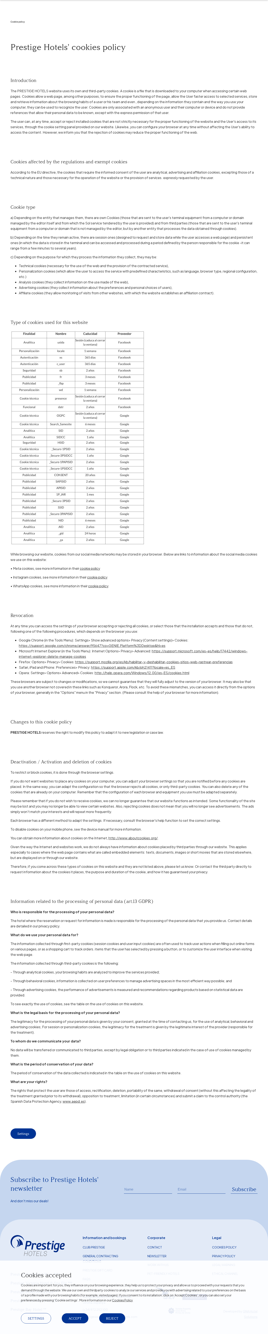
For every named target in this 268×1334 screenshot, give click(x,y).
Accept (75, 1318)
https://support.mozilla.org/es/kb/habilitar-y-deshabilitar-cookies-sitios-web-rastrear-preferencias (154, 662)
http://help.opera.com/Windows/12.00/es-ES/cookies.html (142, 673)
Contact (154, 1247)
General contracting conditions (100, 1258)
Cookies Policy (122, 1300)
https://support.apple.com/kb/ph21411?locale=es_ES (133, 667)
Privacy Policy (223, 1256)
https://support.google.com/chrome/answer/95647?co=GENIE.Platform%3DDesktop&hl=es (92, 645)
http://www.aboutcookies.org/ (133, 838)
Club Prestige (94, 1247)
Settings (23, 1134)
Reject (112, 1318)
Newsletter (156, 1256)
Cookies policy (224, 1247)
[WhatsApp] (15, 26)
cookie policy (90, 568)
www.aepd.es (74, 1101)
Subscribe (244, 1189)
